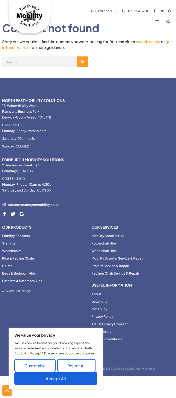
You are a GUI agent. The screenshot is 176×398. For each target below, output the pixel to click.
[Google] (21, 214)
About (96, 294)
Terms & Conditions (106, 339)
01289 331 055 (13, 125)
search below (148, 41)
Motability (99, 309)
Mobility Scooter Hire (107, 236)
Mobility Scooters (16, 236)
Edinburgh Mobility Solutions (33, 159)
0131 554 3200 (13, 178)
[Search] (82, 61)
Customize (35, 365)
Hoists (7, 266)
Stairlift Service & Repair (110, 266)
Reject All (76, 365)
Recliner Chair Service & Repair (115, 273)
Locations (99, 301)
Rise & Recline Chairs (18, 258)
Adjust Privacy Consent (109, 324)
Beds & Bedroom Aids (19, 273)
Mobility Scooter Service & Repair (117, 258)
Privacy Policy (102, 316)
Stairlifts (8, 243)
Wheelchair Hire (103, 251)
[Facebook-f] (4, 214)
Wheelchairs (11, 251)
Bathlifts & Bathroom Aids (22, 281)
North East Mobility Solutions (33, 100)
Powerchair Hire (103, 243)
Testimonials (101, 331)
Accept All (56, 378)
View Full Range (18, 291)
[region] (56, 358)
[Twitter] (13, 214)
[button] (156, 21)
